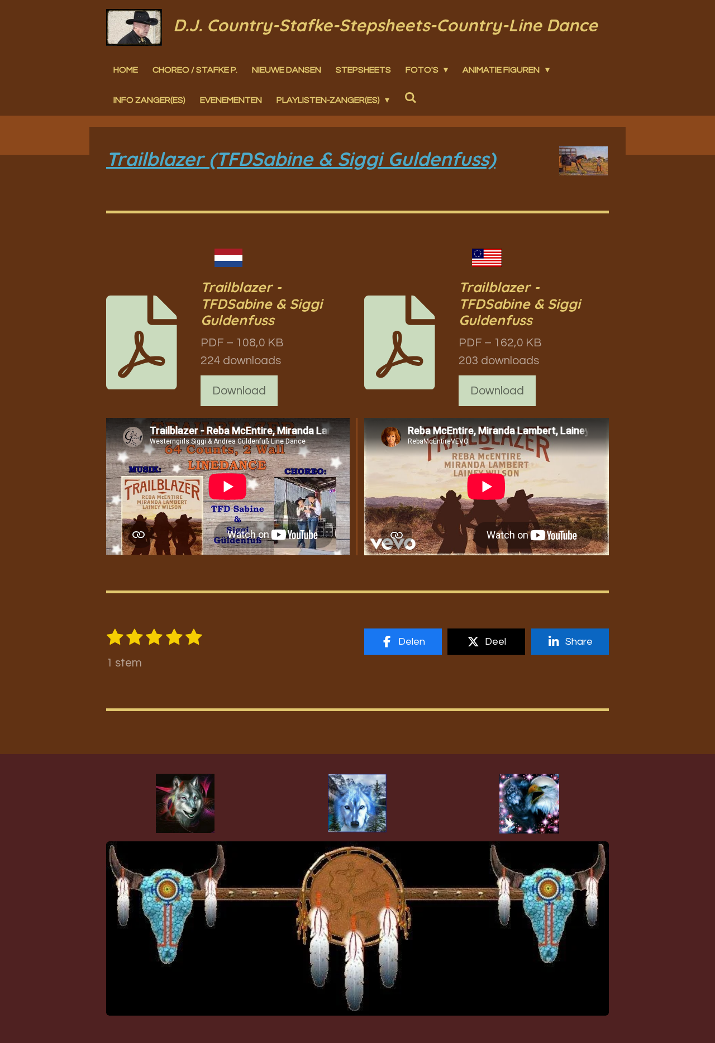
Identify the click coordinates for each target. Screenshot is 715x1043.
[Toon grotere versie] (185, 803)
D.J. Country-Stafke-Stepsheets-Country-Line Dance (385, 25)
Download (239, 391)
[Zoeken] (410, 97)
